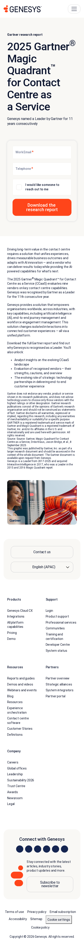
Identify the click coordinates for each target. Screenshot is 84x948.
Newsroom (15, 798)
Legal (11, 804)
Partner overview (58, 678)
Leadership (15, 774)
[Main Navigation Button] (74, 8)
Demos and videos (20, 684)
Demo (11, 639)
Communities (55, 628)
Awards (12, 792)
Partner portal (55, 696)
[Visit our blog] (64, 849)
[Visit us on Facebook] (46, 849)
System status (56, 650)
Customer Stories (19, 729)
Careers (12, 762)
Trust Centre (16, 786)
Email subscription (63, 912)
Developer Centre (58, 644)
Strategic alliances (59, 684)
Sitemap (36, 919)
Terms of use (14, 912)
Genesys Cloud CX (20, 610)
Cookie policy (40, 927)
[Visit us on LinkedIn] (19, 849)
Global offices (17, 768)
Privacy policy (36, 912)
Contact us (42, 552)
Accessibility (18, 919)
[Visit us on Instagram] (28, 849)
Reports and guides (20, 678)
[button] (42, 207)
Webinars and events (22, 690)
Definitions (14, 734)
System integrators (59, 690)
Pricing (12, 633)
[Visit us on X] (37, 849)
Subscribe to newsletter (50, 884)
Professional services (61, 622)
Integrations (15, 616)
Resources (15, 702)
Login (49, 610)
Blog (10, 696)
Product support (57, 616)
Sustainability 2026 (20, 780)
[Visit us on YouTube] (55, 849)
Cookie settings (58, 919)
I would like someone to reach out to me (42, 187)
